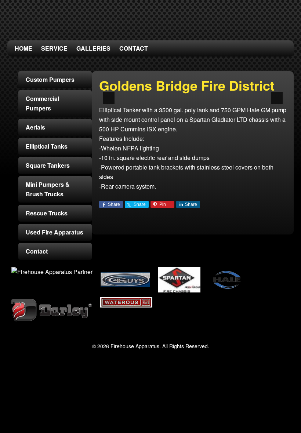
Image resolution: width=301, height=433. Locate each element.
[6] (200, 91)
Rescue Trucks (47, 213)
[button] (109, 98)
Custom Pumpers (50, 79)
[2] (169, 91)
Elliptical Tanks (47, 146)
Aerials (35, 127)
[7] (208, 91)
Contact (37, 251)
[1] (161, 91)
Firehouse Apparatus (150, 18)
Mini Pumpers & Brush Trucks (48, 189)
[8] (215, 91)
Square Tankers (48, 165)
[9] (223, 91)
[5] (192, 91)
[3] (177, 91)
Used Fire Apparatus (54, 232)
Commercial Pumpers (42, 103)
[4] (185, 91)
